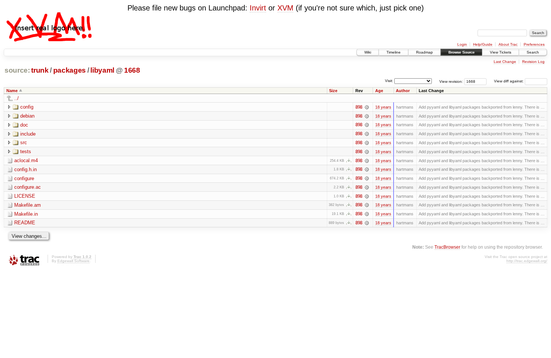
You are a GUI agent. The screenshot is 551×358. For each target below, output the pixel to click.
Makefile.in (26, 214)
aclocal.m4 (26, 160)
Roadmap (424, 52)
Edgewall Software (73, 261)
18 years (383, 107)
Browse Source (461, 52)
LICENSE (24, 196)
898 (358, 107)
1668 (132, 70)
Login (462, 44)
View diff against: (509, 81)
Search (533, 52)
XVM (285, 8)
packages (69, 70)
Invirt (258, 8)
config (26, 107)
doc (24, 125)
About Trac (508, 44)
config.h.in (25, 169)
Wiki (367, 52)
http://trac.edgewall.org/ (526, 261)
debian (27, 116)
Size (333, 90)
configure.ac (27, 187)
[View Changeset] (367, 107)
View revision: (451, 81)
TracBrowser (447, 247)
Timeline (393, 52)
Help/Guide (483, 44)
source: (17, 70)
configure (24, 178)
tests (25, 151)
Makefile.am (27, 205)
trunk (39, 70)
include (28, 134)
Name (12, 90)
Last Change (505, 62)
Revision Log (533, 62)
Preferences (534, 44)
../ (16, 98)
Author (403, 90)
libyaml (102, 70)
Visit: (389, 81)
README (24, 222)
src (23, 142)
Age (379, 90)
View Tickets (500, 52)
